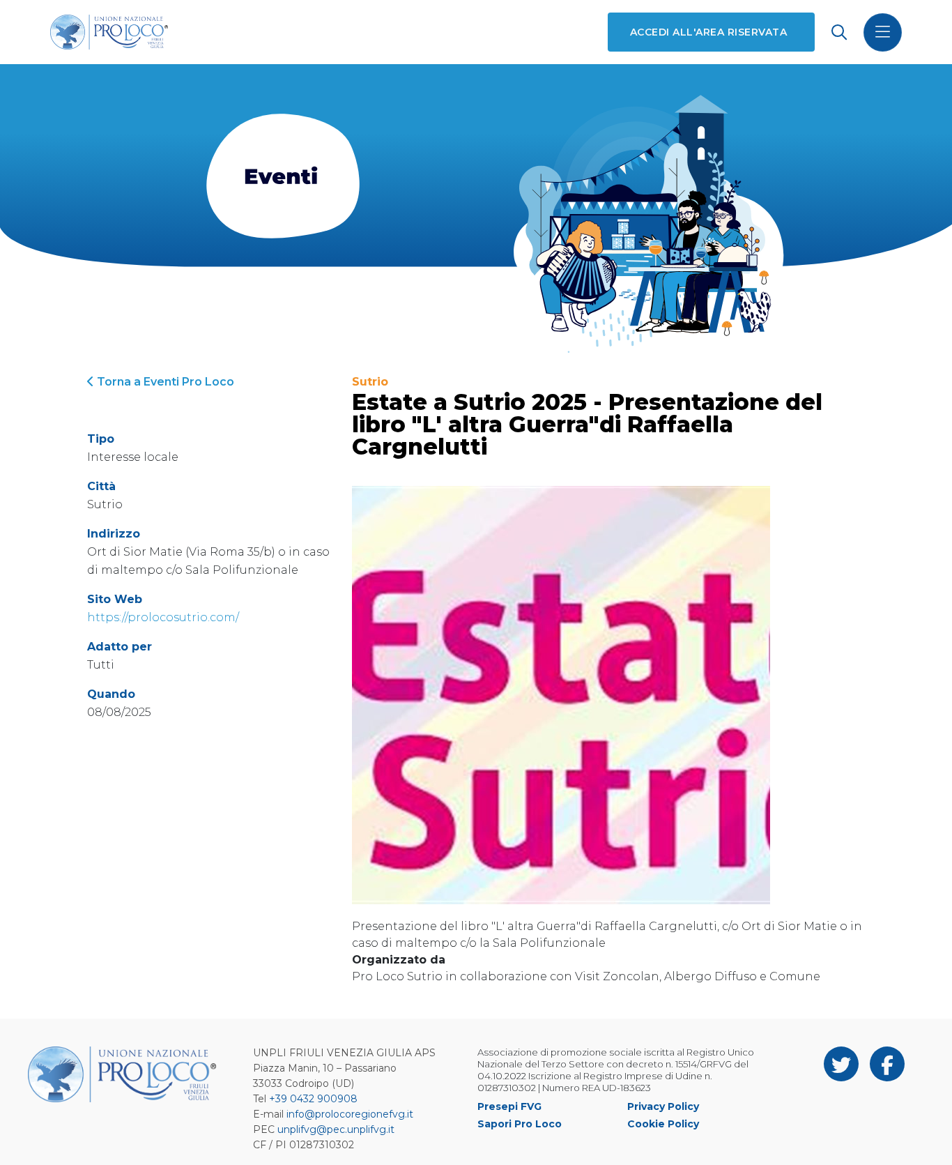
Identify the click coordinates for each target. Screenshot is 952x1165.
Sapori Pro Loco (519, 1124)
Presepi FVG (509, 1106)
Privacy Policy (663, 1106)
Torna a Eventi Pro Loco (164, 381)
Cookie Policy (663, 1124)
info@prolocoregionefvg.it (349, 1114)
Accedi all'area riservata (708, 32)
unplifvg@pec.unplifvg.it (335, 1129)
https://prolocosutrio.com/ (163, 617)
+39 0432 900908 (313, 1098)
